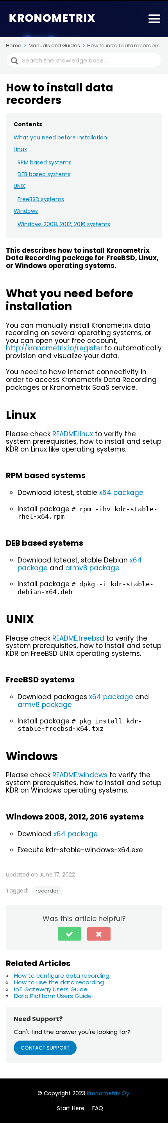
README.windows (79, 775)
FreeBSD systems (41, 199)
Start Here (70, 1108)
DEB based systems (44, 174)
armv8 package (92, 568)
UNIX (19, 186)
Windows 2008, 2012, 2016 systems (64, 224)
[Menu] (154, 18)
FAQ (97, 1108)
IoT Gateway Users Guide (51, 989)
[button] (69, 934)
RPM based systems (44, 162)
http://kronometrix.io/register (54, 348)
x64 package (121, 492)
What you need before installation (60, 137)
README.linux (72, 434)
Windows (26, 211)
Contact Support (45, 1048)
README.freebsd (78, 638)
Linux (20, 149)
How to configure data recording (61, 975)
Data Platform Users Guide (53, 996)
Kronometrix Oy (108, 1093)
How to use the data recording (59, 982)
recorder (47, 890)
